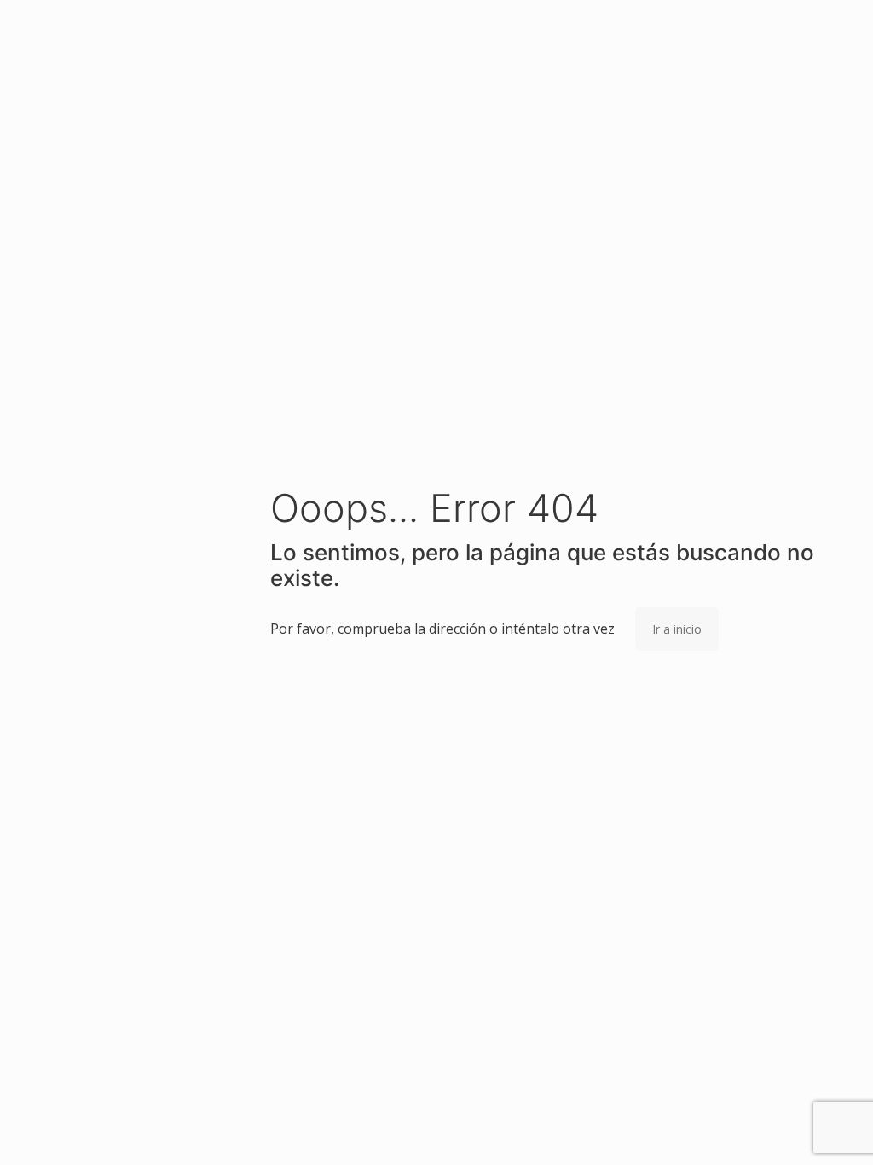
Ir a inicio (677, 629)
